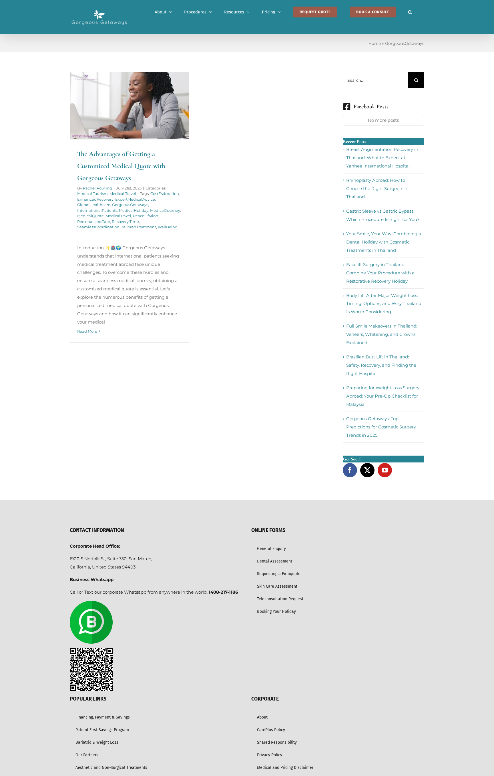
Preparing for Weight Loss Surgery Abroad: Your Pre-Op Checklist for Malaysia (382, 396)
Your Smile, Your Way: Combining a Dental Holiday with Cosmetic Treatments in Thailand (383, 242)
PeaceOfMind (145, 216)
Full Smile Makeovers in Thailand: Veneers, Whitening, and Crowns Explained (381, 334)
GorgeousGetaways (130, 204)
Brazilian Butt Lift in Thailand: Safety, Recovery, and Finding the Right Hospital (381, 365)
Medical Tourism (92, 193)
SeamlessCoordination (98, 227)
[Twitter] (367, 470)
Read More (87, 331)
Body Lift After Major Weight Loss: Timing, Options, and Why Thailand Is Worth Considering (383, 304)
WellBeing (168, 227)
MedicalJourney (165, 210)
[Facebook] (350, 470)
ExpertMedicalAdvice (135, 199)
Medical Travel (122, 193)
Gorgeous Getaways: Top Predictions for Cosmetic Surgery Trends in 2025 (381, 427)
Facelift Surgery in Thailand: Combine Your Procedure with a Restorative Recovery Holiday (380, 273)
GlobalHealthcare (93, 204)
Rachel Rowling (97, 188)
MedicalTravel (118, 216)
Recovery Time (125, 221)
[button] (410, 12)
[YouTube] (385, 470)
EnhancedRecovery (95, 199)
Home (374, 43)
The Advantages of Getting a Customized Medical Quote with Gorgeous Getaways (121, 166)
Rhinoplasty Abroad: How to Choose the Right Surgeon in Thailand (376, 188)
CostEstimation (164, 193)
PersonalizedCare (93, 221)
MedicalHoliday (133, 210)
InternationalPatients (97, 210)
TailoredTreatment (138, 227)
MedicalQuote (90, 216)
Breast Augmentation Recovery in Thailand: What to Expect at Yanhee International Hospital (382, 158)
